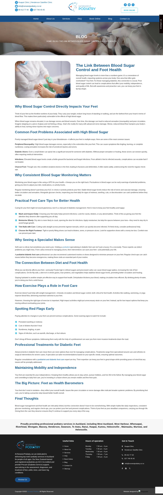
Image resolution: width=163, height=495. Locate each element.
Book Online (94, 19)
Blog (110, 19)
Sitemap (67, 469)
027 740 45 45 (39, 10)
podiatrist (66, 247)
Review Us (22, 480)
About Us (50, 19)
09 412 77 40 (23, 10)
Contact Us (68, 465)
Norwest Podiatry (33, 491)
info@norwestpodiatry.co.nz (29, 6)
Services (66, 19)
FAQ (80, 19)
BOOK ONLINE (129, 10)
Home (36, 19)
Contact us (125, 19)
